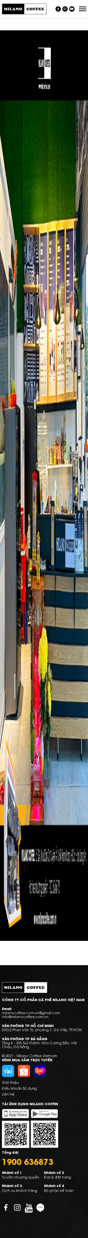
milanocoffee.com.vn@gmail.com (31, 1012)
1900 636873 (27, 1161)
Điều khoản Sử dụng (19, 1088)
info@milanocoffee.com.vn (25, 1016)
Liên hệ (8, 1094)
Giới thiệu (10, 1082)
